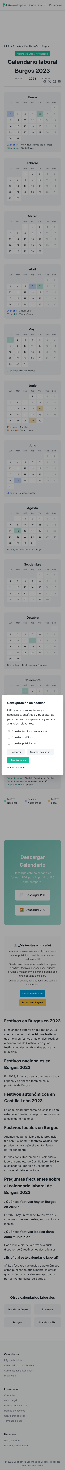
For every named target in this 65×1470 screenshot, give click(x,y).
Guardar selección (40, 752)
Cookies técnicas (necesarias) (29, 731)
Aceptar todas (18, 760)
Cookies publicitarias (24, 743)
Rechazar (16, 752)
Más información (15, 767)
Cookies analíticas (22, 737)
